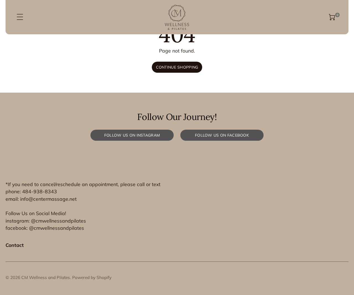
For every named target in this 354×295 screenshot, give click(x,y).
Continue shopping (177, 67)
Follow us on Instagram (132, 135)
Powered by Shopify (91, 277)
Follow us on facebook (222, 135)
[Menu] (20, 17)
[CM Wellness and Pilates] (177, 17)
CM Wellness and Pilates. (46, 277)
